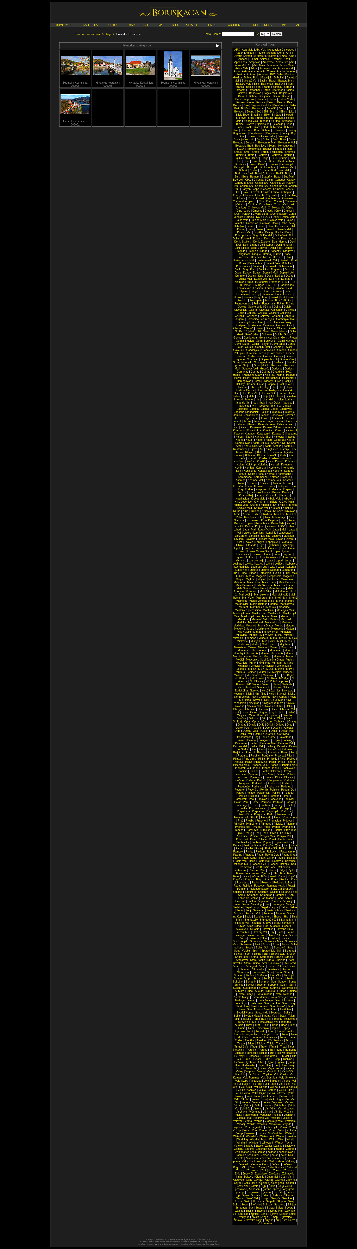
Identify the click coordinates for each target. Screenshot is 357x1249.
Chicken (248, 195)
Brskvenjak (287, 164)
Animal (254, 58)
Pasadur (282, 746)
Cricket (278, 201)
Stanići (289, 956)
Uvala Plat (251, 1068)
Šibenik (266, 1192)
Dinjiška (258, 232)
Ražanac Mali (241, 863)
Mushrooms (253, 675)
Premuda (266, 817)
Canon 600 (261, 185)
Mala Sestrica (263, 585)
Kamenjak (239, 430)
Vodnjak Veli (261, 1117)
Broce (272, 161)
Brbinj (265, 151)
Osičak (258, 727)
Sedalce (238, 907)
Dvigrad (285, 278)
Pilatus (237, 758)
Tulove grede (269, 1055)
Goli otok (267, 334)
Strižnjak (262, 975)
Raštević (277, 860)
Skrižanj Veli (259, 932)
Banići (249, 86)
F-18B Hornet (243, 285)
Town (276, 1034)
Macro (250, 576)
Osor (267, 727)
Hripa (289, 387)
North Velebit (242, 696)
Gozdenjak (252, 350)
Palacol (251, 740)
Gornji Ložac (242, 343)
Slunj (264, 938)
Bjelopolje (277, 123)
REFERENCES (262, 25)
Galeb (287, 306)
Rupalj (291, 885)
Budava (264, 170)
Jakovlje (290, 411)
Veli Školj (246, 1086)
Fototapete (256, 300)
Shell (286, 916)
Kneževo (239, 461)
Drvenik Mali (255, 263)
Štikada (267, 1204)
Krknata (292, 504)
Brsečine (273, 164)
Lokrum (250, 557)
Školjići (275, 1198)
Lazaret (290, 538)
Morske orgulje (242, 656)
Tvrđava (239, 1062)
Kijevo (253, 449)
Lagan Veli (264, 529)
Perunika (243, 755)
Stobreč (286, 969)
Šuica (270, 1207)
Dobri (288, 232)
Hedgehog (258, 377)
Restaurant (239, 870)
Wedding (242, 1139)
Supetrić (273, 984)
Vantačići (287, 1071)
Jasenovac (277, 415)
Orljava (280, 724)
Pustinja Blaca (252, 845)
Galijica (251, 312)
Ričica (245, 876)
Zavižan (265, 1158)
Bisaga (279, 117)
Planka (265, 771)
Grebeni (278, 356)
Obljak (289, 706)
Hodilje (287, 380)
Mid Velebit (244, 631)
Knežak (252, 458)
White (272, 1139)
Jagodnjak (252, 411)
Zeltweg (290, 1161)
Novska (290, 702)
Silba (277, 922)
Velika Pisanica (247, 1090)
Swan (282, 1015)
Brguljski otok (242, 158)
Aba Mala (247, 49)
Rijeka (291, 870)
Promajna (287, 826)
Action (239, 52)
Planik (276, 768)
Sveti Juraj (288, 1003)
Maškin (274, 619)
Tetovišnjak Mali (247, 1021)
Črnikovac (241, 1189)
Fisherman (242, 294)
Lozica (259, 563)
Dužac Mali (245, 278)
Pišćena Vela (260, 764)
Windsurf (254, 1142)
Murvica (288, 672)
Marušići (271, 607)
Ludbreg (256, 566)
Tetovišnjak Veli (268, 1021)
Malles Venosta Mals (261, 600)
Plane (256, 768)
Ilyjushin (291, 396)
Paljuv (276, 740)
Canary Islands (244, 182)
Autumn (251, 74)
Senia (239, 910)
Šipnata (255, 1195)
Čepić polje (250, 1182)
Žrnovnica (286, 1216)
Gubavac (276, 365)
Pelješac (238, 752)
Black (248, 127)
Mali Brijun (266, 591)
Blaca (289, 123)
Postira (254, 805)
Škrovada (258, 1201)
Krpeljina (288, 507)
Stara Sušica (252, 963)
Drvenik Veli (272, 263)
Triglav (261, 1043)
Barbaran (240, 89)
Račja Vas (240, 860)
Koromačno (245, 476)
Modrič (255, 644)
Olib (264, 718)
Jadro (274, 408)
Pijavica (279, 755)
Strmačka (275, 975)
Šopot (244, 1204)
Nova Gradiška (261, 696)
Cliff (282, 195)
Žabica (239, 1210)
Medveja (287, 622)
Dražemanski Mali (243, 260)
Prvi (257, 833)
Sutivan (263, 987)
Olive (280, 718)
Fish (287, 291)
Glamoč (248, 328)
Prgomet (261, 820)
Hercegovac (244, 380)
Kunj (283, 520)
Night (249, 693)
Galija (241, 312)
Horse (260, 384)
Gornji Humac (286, 340)
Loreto (288, 560)
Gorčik (249, 346)
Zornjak (277, 1170)
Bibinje (274, 111)
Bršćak (243, 170)
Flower (238, 297)
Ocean (254, 712)
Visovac (289, 1108)
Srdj (265, 953)
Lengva (259, 541)
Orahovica (280, 721)
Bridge (264, 158)
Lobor (277, 554)
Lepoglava (272, 541)
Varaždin (240, 1074)
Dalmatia (238, 223)
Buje (258, 173)
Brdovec (290, 151)
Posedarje (242, 805)
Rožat (237, 885)
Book (283, 139)
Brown (252, 164)
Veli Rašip (270, 1083)
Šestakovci (253, 1192)
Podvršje (253, 789)
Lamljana (258, 532)
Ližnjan (275, 551)
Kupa (291, 520)
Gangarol (238, 319)
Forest (274, 297)
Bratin (288, 148)
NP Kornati (257, 678)
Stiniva (293, 966)
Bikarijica (256, 114)
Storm (287, 972)
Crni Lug (241, 207)
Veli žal (274, 1086)
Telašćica (289, 1018)
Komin (238, 467)
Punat (272, 839)
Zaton (274, 1155)
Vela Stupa (241, 1080)
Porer (246, 802)
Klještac (289, 452)
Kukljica (267, 514)
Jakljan (265, 411)
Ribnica (272, 870)
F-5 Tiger (258, 285)
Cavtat (255, 192)
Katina (239, 439)
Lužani (240, 576)
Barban (288, 86)
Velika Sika (285, 1090)
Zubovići (248, 1173)
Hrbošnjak (256, 387)
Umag (291, 1062)
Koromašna (261, 476)
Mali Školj (275, 597)
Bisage (264, 120)
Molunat (263, 647)
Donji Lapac (250, 244)
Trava (291, 1037)
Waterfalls (252, 1136)
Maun (265, 616)
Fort (282, 297)
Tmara (241, 1028)
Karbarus (291, 433)
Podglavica (275, 780)
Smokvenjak (240, 941)
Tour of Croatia (285, 1031)
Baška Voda (286, 99)
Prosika (265, 829)
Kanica (279, 430)
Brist (292, 158)
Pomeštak (240, 798)
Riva (290, 873)
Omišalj (237, 721)
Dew (270, 226)
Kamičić (268, 430)
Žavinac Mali (275, 1210)
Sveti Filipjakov (284, 1000)
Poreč (255, 802)
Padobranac (244, 737)
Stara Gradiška (276, 959)
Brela (251, 154)
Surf (291, 984)
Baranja (277, 86)
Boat (257, 130)
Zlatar (261, 1167)
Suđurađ (271, 990)
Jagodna (239, 411)
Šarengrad (287, 1189)
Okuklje (287, 715)
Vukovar (250, 1133)
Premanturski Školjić (245, 817)
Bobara (266, 130)
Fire (266, 291)
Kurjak (290, 523)
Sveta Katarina (283, 994)
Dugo (238, 272)
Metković (239, 628)
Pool (251, 798)
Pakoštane (284, 737)
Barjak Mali (270, 93)
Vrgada (287, 1124)
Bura (237, 176)
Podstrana (273, 786)
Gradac (281, 350)
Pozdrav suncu (258, 808)
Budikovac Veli (244, 173)
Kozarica (265, 483)
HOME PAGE (64, 25)
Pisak (248, 761)
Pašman (287, 749)
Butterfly (267, 176)
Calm (270, 179)
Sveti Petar (270, 1009)
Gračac (290, 353)
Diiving (241, 229)
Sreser (291, 953)
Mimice (288, 634)
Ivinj (254, 405)
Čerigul (290, 1182)
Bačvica (262, 99)
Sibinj (239, 919)
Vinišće (246, 1108)
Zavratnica (278, 1158)
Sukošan (238, 981)
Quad (278, 845)
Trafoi (285, 1034)
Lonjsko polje (256, 560)
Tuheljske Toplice (256, 1052)
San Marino (267, 898)
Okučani (241, 718)
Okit (282, 712)
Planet (266, 768)
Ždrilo (264, 1213)
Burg (245, 176)
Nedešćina (241, 690)
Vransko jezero (274, 1120)
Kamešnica (254, 430)
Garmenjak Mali (285, 319)
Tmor (251, 1028)
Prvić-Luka (276, 833)
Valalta (290, 1068)
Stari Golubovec (271, 963)
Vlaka (238, 1114)
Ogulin (274, 712)
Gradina (252, 353)
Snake (266, 944)
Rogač (291, 876)
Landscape (285, 532)
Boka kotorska (266, 136)
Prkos (266, 826)
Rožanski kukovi (283, 882)
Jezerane (259, 421)
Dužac (289, 275)
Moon (287, 650)
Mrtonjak (243, 665)
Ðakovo (248, 1176)
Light (261, 545)
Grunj (257, 365)
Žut (278, 1220)
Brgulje (288, 154)
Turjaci (257, 1059)
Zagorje (249, 1148)
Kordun (241, 473)
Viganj (249, 1105)
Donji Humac (279, 241)
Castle (290, 189)
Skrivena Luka (284, 929)
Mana (279, 600)
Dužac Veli (260, 278)
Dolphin (257, 238)
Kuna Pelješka (269, 520)
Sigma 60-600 (268, 919)
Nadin (276, 684)
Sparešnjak (268, 950)
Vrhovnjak (272, 1127)
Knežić (250, 461)
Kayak (249, 439)
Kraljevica (275, 489)
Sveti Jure (242, 1006)
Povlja (243, 808)
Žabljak (250, 1210)
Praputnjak (272, 811)
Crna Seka (265, 204)
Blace (239, 127)
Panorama (241, 743)
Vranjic (258, 1120)
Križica (272, 501)
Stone (278, 972)
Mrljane (288, 662)
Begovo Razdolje (261, 105)
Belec (293, 105)
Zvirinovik (288, 1173)
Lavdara (239, 538)
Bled (265, 127)
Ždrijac (255, 1213)
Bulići (279, 173)
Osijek (239, 727)
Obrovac (250, 709)
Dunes (257, 272)
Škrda (238, 1201)
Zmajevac (253, 1170)
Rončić (284, 879)
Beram (282, 108)
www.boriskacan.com (87, 34)
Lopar (270, 560)
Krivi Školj (260, 501)
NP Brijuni (289, 675)
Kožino (293, 486)
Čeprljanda (277, 1182)
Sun (273, 981)
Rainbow (238, 851)
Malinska (241, 600)
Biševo (250, 123)
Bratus (238, 151)
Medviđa (238, 625)
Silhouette (288, 922)
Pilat (289, 755)
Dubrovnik (271, 266)
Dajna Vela (242, 219)
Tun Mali (284, 1055)
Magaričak (274, 576)
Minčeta (263, 637)
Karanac (250, 433)
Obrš (236, 712)
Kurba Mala (262, 523)
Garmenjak (267, 319)
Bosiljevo (260, 145)
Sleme (271, 935)
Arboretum (282, 62)
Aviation (263, 74)
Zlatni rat (291, 1167)
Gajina (277, 306)
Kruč (245, 511)
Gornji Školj (278, 343)
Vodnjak (288, 1114)
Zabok (259, 1145)
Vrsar (246, 1130)
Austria (240, 74)
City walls (271, 195)
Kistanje (285, 449)
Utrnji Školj (287, 1065)
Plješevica (256, 777)
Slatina (290, 932)
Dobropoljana (243, 235)
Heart (246, 377)
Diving (269, 232)
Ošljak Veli (246, 733)
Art (249, 65)
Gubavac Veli (250, 368)
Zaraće (265, 1155)
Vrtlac (272, 1130)
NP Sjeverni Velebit (258, 684)
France (269, 300)
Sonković (279, 947)
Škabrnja (276, 1195)
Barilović (242, 93)
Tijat (257, 1024)
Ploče (278, 777)
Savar (245, 904)
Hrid (281, 387)
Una (237, 1065)
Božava (241, 148)
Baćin (276, 96)
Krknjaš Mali (244, 507)
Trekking (262, 1040)
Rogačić (238, 879)
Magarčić (288, 576)
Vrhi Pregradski (254, 1127)
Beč (258, 111)
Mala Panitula (287, 582)
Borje (292, 139)
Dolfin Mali (266, 235)
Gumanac (242, 371)
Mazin (274, 616)
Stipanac (244, 969)
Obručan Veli (287, 709)
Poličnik (276, 792)
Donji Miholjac (284, 244)
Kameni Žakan (272, 427)
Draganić (253, 250)
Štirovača (241, 1207)
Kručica (254, 511)
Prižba (257, 826)
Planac (274, 764)
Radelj (259, 848)
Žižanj (265, 1216)
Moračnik (252, 653)
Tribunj (241, 1043)
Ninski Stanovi (277, 693)
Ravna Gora (272, 854)
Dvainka (274, 278)
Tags (108, 34)
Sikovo (267, 922)
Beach (271, 102)
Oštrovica (283, 733)
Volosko (287, 1117)
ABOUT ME (235, 25)
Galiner (273, 312)
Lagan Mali (249, 529)
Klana (239, 452)
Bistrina (275, 120)
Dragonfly (275, 250)
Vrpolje (237, 1130)
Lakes (247, 532)
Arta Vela (272, 65)
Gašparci (241, 325)
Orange (292, 721)
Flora (278, 294)
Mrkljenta (264, 662)
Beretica (239, 111)
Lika (246, 548)
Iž (279, 405)
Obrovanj (263, 709)
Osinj (248, 727)
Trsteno (262, 1049)
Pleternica (240, 774)
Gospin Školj (262, 346)
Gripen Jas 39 (269, 359)
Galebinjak (240, 309)
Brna (246, 161)
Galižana (252, 315)
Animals (265, 58)
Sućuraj (259, 990)
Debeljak (239, 226)
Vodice (277, 1114)
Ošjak (264, 730)
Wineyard (267, 1142)
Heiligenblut (273, 377)
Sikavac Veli (242, 922)
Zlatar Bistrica (275, 1167)
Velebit (286, 1080)
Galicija (290, 309)
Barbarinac (254, 89)
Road (272, 876)
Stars (262, 966)
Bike (267, 114)
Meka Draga (265, 625)
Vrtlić (281, 1130)
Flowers (248, 297)
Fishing (255, 294)
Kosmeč (288, 480)
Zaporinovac (285, 1151)
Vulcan (262, 1133)
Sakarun (285, 891)
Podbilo (261, 780)
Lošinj (269, 563)
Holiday (240, 384)
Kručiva (266, 511)
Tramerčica (270, 1037)
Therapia (238, 1024)
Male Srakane (277, 588)
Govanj (287, 346)
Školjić (265, 1198)
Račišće (292, 857)
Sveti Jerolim (272, 1003)
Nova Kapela (279, 696)
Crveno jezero (278, 213)
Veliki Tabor (254, 1096)
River (236, 876)
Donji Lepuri (266, 244)
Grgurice (239, 359)
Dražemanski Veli (267, 260)
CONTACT (212, 25)
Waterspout (267, 1136)
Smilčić (285, 938)
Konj (239, 470)
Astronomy (248, 71)
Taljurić (247, 1018)
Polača (240, 792)
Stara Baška (257, 959)
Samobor (252, 894)
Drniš (294, 260)
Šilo (281, 1192)
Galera (253, 309)
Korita (251, 473)
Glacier (237, 328)
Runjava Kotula (276, 885)
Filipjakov (256, 291)
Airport (248, 55)
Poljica (243, 795)
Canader (280, 179)
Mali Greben (282, 591)
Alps (291, 55)
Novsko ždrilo (255, 706)
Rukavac (259, 885)
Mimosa (251, 637)
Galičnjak (285, 312)
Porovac (266, 802)
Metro (250, 628)
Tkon (292, 1024)
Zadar (268, 1145)
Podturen (239, 789)
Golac (293, 331)
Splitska (289, 950)
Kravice (284, 495)
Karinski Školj (263, 436)
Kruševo (278, 511)
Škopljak (287, 1198)
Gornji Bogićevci (266, 340)
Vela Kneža (281, 1074)
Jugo (270, 421)
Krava (260, 495)
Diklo (250, 229)
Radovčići (271, 848)
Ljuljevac (256, 554)
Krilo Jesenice (243, 501)
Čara (249, 1179)
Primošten (252, 823)
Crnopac (257, 210)
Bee (246, 105)
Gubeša (264, 368)
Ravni (236, 857)
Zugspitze (261, 1173)
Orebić (252, 724)
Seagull (290, 904)
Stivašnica (273, 969)
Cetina (275, 192)
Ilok (272, 396)
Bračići (256, 151)
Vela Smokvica (288, 1077)
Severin (280, 913)
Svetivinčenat (245, 1012)
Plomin (269, 777)
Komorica (274, 467)
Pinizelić (272, 758)
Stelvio (272, 966)
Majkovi (250, 579)
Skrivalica (267, 929)
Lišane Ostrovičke (258, 551)
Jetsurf (237, 421)
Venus (266, 1102)
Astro (236, 71)
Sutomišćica (289, 987)
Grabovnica (268, 350)
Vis (280, 1108)
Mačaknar (243, 619)
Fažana (279, 288)
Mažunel (286, 619)
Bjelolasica (262, 123)
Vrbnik (251, 1124)
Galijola (262, 312)
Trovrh (264, 1046)
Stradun (238, 975)
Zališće (272, 1151)
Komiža (249, 467)
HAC (289, 371)
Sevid (248, 916)
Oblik (280, 706)
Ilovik (280, 396)
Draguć (256, 254)
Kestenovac (240, 449)
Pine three (250, 758)
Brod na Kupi (286, 161)
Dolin (236, 238)
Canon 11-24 (277, 182)
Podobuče (244, 786)
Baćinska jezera (245, 99)
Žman (274, 1216)
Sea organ (278, 904)
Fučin (280, 303)
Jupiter (279, 421)
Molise (252, 647)
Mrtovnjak (268, 665)
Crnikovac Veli (276, 207)
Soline (267, 947)
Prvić (265, 833)
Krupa (236, 511)
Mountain (291, 656)
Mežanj (290, 628)
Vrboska (262, 1124)
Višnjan (267, 1111)
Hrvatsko (288, 390)
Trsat (291, 1046)
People (261, 752)
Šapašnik (254, 1189)
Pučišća (268, 845)
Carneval (278, 189)
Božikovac (254, 148)
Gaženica (255, 325)
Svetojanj (276, 1012)
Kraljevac (261, 489)
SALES (298, 25)
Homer (251, 384)
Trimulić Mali (283, 1043)
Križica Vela (240, 504)
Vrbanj (241, 1124)
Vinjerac (257, 1108)
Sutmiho (275, 987)
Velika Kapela (289, 1086)
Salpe (241, 894)
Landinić (271, 532)
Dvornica (239, 281)
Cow (261, 201)
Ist (248, 402)
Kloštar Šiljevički (267, 455)
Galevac (264, 309)
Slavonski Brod (256, 935)
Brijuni (274, 158)
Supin (283, 984)
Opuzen (267, 721)
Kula (267, 517)
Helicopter (288, 377)
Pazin (262, 749)
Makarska (287, 579)
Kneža (241, 458)
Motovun (279, 656)
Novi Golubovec (273, 699)
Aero (281, 52)
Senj (248, 910)
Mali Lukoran (261, 594)
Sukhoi (290, 978)
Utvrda (239, 1068)
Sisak (258, 925)
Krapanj (287, 489)
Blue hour (246, 130)
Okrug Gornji (272, 715)
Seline (293, 907)
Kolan (240, 464)
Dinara (259, 229)
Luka (272, 566)
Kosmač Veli (273, 480)
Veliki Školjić (241, 1099)
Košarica (270, 486)
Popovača (275, 798)
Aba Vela (260, 49)
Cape (256, 189)
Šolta (236, 1204)
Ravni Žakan (266, 857)
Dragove (288, 250)
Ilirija (265, 396)
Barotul (242, 96)
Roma (274, 879)
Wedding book (258, 1139)
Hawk (237, 377)
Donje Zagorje (261, 241)
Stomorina (243, 972)
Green (289, 356)
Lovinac (237, 563)
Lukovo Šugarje (270, 569)
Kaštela (288, 446)
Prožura (277, 829)
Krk (275, 504)
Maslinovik (274, 613)
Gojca (283, 331)
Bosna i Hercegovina (280, 145)
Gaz (260, 322)
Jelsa (255, 418)
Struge (238, 978)
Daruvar (265, 223)
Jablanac (242, 408)
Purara (237, 845)
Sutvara (239, 990)
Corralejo (287, 198)
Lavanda (289, 535)
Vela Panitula (251, 1077)
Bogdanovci (240, 133)
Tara (255, 1018)
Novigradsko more (272, 702)
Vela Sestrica (269, 1077)
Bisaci (269, 117)
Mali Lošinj (245, 594)
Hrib (274, 387)
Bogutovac (272, 133)
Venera (246, 1102)
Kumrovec (253, 520)
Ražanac (290, 860)
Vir (266, 1108)
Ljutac (267, 554)
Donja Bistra (271, 238)
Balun (289, 83)
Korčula (285, 476)
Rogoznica (262, 879)
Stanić (279, 956)
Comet (260, 198)
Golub (278, 334)
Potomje (278, 805)
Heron (257, 380)
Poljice (253, 795)
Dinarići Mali (284, 229)
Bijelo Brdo (242, 114)
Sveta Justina (264, 994)
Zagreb (290, 1148)
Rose (294, 879)
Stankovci (242, 959)
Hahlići (237, 374)
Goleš (248, 334)
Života (255, 1216)
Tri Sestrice (276, 1040)
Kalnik (244, 427)
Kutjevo (259, 526)
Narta (241, 687)
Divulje (279, 232)
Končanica (264, 470)
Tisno (275, 1024)
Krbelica (288, 498)
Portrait (290, 802)
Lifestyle (251, 545)
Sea (267, 904)
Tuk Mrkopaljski (285, 1052)
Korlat (260, 473)
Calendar (259, 179)
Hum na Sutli (268, 393)
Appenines (240, 62)
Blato (257, 127)
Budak (253, 170)
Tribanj (290, 1040)
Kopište (277, 470)
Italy (262, 402)
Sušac (282, 990)
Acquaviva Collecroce (281, 49)
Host (281, 384)
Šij (275, 1192)
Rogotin (249, 879)
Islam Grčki (269, 399)
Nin (257, 693)
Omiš (289, 718)
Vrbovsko (275, 1124)
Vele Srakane (272, 1080)
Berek (292, 108)
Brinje (283, 158)
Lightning (287, 545)
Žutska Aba (265, 1223)
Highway (268, 380)
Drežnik (284, 260)
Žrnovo (237, 1220)
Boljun (266, 139)
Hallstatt (270, 374)
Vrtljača (291, 1130)
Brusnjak (239, 167)
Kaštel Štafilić (272, 446)
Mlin (264, 641)
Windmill (242, 1142)
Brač (247, 151)
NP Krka (272, 678)
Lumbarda (287, 569)
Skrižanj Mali (242, 932)
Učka (262, 1068)
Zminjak (266, 1170)
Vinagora (268, 1105)
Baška (272, 99)
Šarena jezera (271, 1189)
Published (242, 839)
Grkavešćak (287, 359)
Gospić (277, 346)
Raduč (283, 848)
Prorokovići (252, 829)
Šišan (265, 1195)
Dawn (275, 223)
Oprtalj (256, 721)
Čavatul (258, 1179)
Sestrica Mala (275, 910)
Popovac (262, 798)
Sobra (285, 944)
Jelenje (245, 418)
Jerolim (265, 418)
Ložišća (279, 563)
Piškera (290, 761)
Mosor (267, 656)
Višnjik (278, 1111)
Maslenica (241, 610)
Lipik (283, 548)
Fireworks (276, 291)
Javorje (290, 415)
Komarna (286, 464)
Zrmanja (289, 1170)
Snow (276, 944)
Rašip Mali (263, 860)
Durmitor (240, 275)
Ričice (255, 876)
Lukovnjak (241, 569)
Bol (259, 139)
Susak (237, 987)
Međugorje (277, 628)
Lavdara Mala (266, 538)
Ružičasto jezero (259, 888)
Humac (282, 393)
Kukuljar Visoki (253, 517)
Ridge (282, 870)
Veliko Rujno (259, 1099)
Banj (258, 86)
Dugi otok (276, 269)
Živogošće (243, 1216)
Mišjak (293, 637)
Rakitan (260, 851)
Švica (279, 1207)
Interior (249, 399)
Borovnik (250, 142)
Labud (237, 529)
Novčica (270, 706)
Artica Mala (287, 65)
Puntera (256, 842)
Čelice (238, 1182)
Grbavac (241, 356)
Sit (266, 925)
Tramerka (256, 1037)
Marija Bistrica (258, 603)
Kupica (238, 523)
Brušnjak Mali (268, 167)
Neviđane (287, 690)
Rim (282, 873)
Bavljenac (265, 96)
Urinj (268, 1065)
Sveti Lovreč (277, 1006)
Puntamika (242, 842)
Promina (238, 829)
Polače (250, 792)
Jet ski (290, 418)
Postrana (266, 805)
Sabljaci (237, 891)
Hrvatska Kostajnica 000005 (108, 84)
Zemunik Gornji (260, 1164)
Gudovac (277, 368)
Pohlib (264, 789)
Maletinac (251, 591)
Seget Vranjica (269, 907)
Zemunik (243, 1164)
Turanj (247, 1059)
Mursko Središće (246, 672)
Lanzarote (241, 535)
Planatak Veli (243, 768)
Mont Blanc (287, 647)
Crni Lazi (288, 204)
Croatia (269, 210)
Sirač (250, 925)
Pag (256, 737)
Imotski (238, 399)
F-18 (292, 281)
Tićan (284, 1024)
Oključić (242, 715)
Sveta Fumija (245, 994)
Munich (279, 668)
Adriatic (250, 52)
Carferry (266, 189)
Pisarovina (260, 761)
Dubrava (257, 266)
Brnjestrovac (259, 161)
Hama (280, 374)
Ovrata (247, 730)
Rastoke (249, 854)
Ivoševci (264, 405)
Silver (241, 925)
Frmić (278, 300)
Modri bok (243, 644)
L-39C (281, 526)
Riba (262, 870)
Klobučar (249, 455)
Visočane (241, 1111)
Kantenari (291, 430)
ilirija (239, 1176)
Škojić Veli (252, 1198)
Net (278, 690)
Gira (289, 325)
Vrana (248, 1120)
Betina (250, 111)
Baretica (278, 89)
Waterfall (238, 1136)
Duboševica (243, 266)
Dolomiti (246, 238)
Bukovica (268, 173)
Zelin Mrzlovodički (273, 1161)
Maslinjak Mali (285, 610)
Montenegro (260, 650)
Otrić (237, 730)
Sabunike (250, 891)
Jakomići (277, 411)
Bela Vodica (280, 105)
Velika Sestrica (267, 1090)
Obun (245, 712)
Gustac (255, 371)
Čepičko (264, 1182)
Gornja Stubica (245, 340)
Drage (263, 250)
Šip (238, 1195)
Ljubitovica (242, 554)
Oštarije (259, 733)
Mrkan (252, 662)
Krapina (241, 492)
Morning (265, 653)
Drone (242, 263)
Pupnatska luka (283, 842)
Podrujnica (258, 786)
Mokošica (240, 647)
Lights (237, 548)
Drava (277, 254)
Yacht (288, 1142)
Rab (286, 845)
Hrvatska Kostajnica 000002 (206, 84)
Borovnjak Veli (286, 142)
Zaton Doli (287, 1155)
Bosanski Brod (244, 145)
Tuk (272, 1052)
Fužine (290, 303)
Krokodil (275, 507)
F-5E (269, 285)
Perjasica (273, 752)
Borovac (238, 142)
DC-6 (267, 216)
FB (275, 285)
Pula (253, 839)
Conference (273, 198)
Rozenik (266, 882)
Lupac (252, 572)
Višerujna (254, 1111)
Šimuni (290, 1192)
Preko (270, 814)
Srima (254, 956)
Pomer (285, 795)
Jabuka (254, 408)
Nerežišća (268, 690)
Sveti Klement (259, 1006)
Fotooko (242, 300)
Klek (259, 452)
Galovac (265, 315)
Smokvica (256, 941)
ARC (237, 49)
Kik (261, 449)
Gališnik (240, 315)
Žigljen (284, 1213)
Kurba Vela (277, 523)
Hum (236, 393)
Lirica (291, 548)
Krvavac (290, 511)
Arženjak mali (267, 68)
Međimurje (262, 628)
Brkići (238, 161)
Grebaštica (254, 356)
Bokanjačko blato (244, 139)
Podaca (250, 780)
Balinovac (267, 83)
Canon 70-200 (278, 185)
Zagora (238, 1148)
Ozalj (256, 730)
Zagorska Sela (264, 1148)
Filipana (243, 291)
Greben (267, 356)
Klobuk (238, 455)
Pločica (288, 777)
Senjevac (258, 910)
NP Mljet (284, 678)
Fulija (256, 303)
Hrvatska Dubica (245, 390)
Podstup (286, 786)
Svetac (251, 1000)
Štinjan (292, 1204)
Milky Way (266, 634)
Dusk (261, 275)
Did (293, 226)
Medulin (241, 622)
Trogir (254, 1046)
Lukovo (254, 569)
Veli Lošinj (244, 1083)
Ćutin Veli (286, 1176)
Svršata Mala (251, 1015)
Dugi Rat (263, 269)
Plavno (286, 771)
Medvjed (251, 625)
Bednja (237, 105)
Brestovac (276, 154)
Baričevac (255, 93)
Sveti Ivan (256, 1003)
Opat (247, 721)
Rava (260, 854)
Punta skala (285, 839)
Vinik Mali (281, 1105)
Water (288, 1133)
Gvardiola (278, 371)
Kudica (256, 514)
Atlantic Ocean (266, 71)
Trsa (283, 1046)
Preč (240, 820)
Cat (238, 192)
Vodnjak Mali (244, 1117)
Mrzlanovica (283, 665)
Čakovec (238, 1179)
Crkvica (240, 204)
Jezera (247, 421)
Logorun (287, 554)
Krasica (286, 492)
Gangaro (289, 315)
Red (293, 863)
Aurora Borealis (286, 71)
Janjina (237, 415)
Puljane (262, 839)
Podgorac (244, 783)
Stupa (247, 978)
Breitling (241, 154)
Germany (268, 325)
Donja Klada (288, 238)
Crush (237, 213)
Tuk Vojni (239, 1055)
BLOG (175, 25)
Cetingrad (286, 192)
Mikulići (253, 634)
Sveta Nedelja (278, 997)
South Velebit (242, 950)
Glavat (259, 328)
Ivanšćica (243, 405)
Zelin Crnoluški (251, 1161)
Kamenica (289, 427)
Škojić (240, 1198)
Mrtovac (255, 665)
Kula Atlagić (279, 517)
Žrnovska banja (253, 1220)
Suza (249, 990)
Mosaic (257, 656)
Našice (287, 687)
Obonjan (238, 709)
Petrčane (267, 755)
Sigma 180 (251, 919)
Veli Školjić (260, 1086)
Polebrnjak (263, 792)
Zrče (237, 1173)
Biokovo (241, 117)
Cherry (237, 195)
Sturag (257, 978)
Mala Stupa (260, 588)
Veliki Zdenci (270, 1096)
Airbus (238, 55)
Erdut (249, 281)
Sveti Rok (285, 1009)
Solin (259, 947)
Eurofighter (261, 281)
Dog (255, 235)
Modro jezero (269, 644)
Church (259, 195)
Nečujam (238, 693)
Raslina (237, 854)
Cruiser (288, 210)
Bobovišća (279, 130)
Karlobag (279, 436)
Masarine (284, 607)
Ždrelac (243, 1213)
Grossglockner (262, 362)
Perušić (255, 755)
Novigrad (254, 702)
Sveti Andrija (265, 1000)
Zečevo (275, 1164)
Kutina (249, 526)
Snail (258, 944)
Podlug (286, 783)
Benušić (271, 108)
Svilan (237, 1015)
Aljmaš (282, 55)
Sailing (274, 891)
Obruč (274, 709)
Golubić (288, 334)
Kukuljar (279, 514)
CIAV (248, 179)
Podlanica (274, 783)
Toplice (275, 1028)
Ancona (243, 58)
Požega (284, 808)
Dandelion (252, 223)
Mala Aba (239, 582)
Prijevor (287, 820)
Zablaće (248, 1145)
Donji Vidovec (259, 247)
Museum (239, 675)
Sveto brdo (261, 1012)
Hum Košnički (250, 393)
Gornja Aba (250, 337)
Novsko (239, 706)
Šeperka (239, 1192)
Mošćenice (252, 659)
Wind (290, 1139)
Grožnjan (279, 362)
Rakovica (272, 851)
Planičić (242, 771)
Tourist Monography (245, 1034)
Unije (261, 1065)
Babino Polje (251, 77)
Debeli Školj (288, 223)
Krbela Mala (258, 498)
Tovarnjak (265, 1034)
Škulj (291, 1201)
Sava (236, 904)
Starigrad (251, 966)
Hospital (271, 384)
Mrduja (290, 659)
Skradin (254, 929)
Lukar (280, 566)
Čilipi (263, 1185)
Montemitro (244, 650)
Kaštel (259, 439)
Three (249, 1024)
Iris (257, 399)
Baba (280, 74)
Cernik (265, 192)
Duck (237, 269)
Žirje (293, 1213)
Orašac (242, 724)
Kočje (248, 486)
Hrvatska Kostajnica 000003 (173, 84)
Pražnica (286, 811)
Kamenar (255, 427)
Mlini (272, 641)
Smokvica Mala (273, 941)
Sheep (277, 916)
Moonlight (239, 653)
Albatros (271, 55)
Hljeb (278, 380)
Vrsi (254, 1130)
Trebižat (250, 1040)
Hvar (292, 393)
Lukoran (291, 566)
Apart (287, 58)
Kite (294, 449)
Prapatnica (243, 811)
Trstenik (251, 1049)
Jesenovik (277, 418)
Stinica (282, 966)
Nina (263, 693)
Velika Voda (243, 1093)
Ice (244, 396)
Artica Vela (241, 68)
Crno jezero (243, 210)
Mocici (289, 641)
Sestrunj (268, 913)
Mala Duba (253, 582)
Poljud (263, 795)
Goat (266, 331)
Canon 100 (261, 182)
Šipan (245, 1195)
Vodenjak (265, 1114)
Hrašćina (242, 387)
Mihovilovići (271, 631)
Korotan (274, 476)
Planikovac (288, 768)
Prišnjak (290, 823)
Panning (287, 740)
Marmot (243, 607)
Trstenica (238, 1049)
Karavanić (278, 433)
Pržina (254, 836)
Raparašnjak (287, 851)
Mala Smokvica (283, 585)
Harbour (290, 374)
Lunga (243, 572)
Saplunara (264, 901)
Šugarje (259, 1207)
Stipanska (258, 969)
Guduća (289, 368)
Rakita (249, 851)
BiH (265, 111)
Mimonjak (238, 637)
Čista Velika (285, 1185)
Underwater (248, 1065)
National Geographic (258, 687)
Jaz (236, 418)
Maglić (240, 579)
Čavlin (269, 1179)
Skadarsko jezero (280, 925)
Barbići (267, 89)
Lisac (242, 551)
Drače (287, 254)
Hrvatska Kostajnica (269, 390)
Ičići (273, 405)
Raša (252, 860)
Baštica (260, 102)
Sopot (290, 947)
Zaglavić (290, 1145)
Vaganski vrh (275, 1068)
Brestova (262, 154)
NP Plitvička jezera (276, 681)
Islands (240, 402)
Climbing (292, 195)
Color (251, 198)
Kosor (240, 483)
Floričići (288, 294)
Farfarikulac (287, 285)
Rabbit (249, 848)
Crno (290, 207)
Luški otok (291, 572)
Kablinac (241, 424)
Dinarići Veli (244, 232)
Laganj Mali (280, 529)
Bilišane (276, 114)
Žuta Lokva (288, 1220)
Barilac (290, 89)
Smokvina (246, 944)
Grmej (236, 362)
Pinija (261, 758)
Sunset (250, 984)
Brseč (261, 164)
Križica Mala (286, 501)
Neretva (254, 690)
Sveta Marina (260, 997)
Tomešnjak (262, 1028)
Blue (235, 130)
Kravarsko (272, 495)
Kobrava (290, 461)
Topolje (286, 1028)
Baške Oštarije (245, 102)
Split (279, 950)
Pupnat (267, 842)
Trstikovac (276, 1049)
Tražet (239, 1040)
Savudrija (256, 904)
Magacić (261, 576)
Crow (278, 210)
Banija (240, 86)
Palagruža (264, 740)
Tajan (291, 1015)
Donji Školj (276, 247)
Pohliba (274, 789)
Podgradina (258, 783)
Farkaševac (244, 288)
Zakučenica (258, 1151)
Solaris (249, 947)
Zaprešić (241, 1155)
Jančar (265, 415)
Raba (294, 845)
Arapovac (254, 62)
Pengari (250, 752)
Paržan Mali (240, 746)
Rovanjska (243, 882)
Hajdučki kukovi (252, 374)
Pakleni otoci (268, 737)
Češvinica (243, 1185)
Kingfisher (272, 449)
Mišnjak (255, 641)
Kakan (252, 424)
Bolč (275, 139)
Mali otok (261, 597)
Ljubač (286, 551)
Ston (270, 972)
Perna (284, 752)
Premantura (283, 814)
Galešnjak (277, 309)
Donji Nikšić (241, 247)
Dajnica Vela (275, 219)
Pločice (239, 780)
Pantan (254, 743)
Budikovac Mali (280, 170)
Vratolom (290, 1120)
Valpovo (250, 1071)
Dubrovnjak (285, 266)
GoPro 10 (255, 331)
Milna (278, 634)
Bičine (240, 123)
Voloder (275, 1117)
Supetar (261, 984)
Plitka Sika (267, 774)
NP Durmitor (241, 678)
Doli (291, 235)
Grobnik (247, 362)
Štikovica (279, 1204)
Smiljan (274, 938)
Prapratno (258, 811)
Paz (254, 749)
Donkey (289, 247)
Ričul (264, 876)
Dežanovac (282, 226)
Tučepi (276, 1059)
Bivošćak (287, 120)
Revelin (253, 870)
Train (294, 1034)
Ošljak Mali (287, 730)
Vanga (261, 1071)
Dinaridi (270, 229)
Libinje (240, 545)
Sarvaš (276, 901)
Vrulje (239, 1133)
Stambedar (266, 956)
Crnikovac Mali (257, 207)
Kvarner (271, 526)
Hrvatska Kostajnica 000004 (141, 84)
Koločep (251, 464)
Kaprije (238, 433)
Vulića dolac (275, 1133)
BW (272, 74)
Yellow (238, 1145)
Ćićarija (259, 1176)
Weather (292, 1136)
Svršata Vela (269, 1015)
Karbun (240, 436)
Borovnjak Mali (267, 142)
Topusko (239, 1031)
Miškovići (242, 641)
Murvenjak (274, 672)
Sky (272, 932)
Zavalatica (251, 1158)
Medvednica (272, 622)
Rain (291, 848)
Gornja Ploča (289, 337)
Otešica (277, 727)
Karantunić (263, 433)
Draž (288, 257)
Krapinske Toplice (259, 492)
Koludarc (263, 464)
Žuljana (269, 1220)
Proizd (276, 826)
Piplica (291, 758)
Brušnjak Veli (286, 167)
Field (289, 288)
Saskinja (288, 901)
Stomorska (258, 972)
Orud (289, 724)
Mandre (289, 600)
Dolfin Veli (281, 235)
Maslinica (255, 610)
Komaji (275, 464)
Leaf (239, 541)
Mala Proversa (244, 585)
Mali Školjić (290, 597)
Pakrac (241, 740)
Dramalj (267, 254)
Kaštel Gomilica (274, 439)
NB (278, 675)
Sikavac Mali (286, 919)
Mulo (261, 668)
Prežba (250, 820)
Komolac (261, 467)
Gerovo (280, 325)
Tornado (260, 1031)
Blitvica (288, 127)
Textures (286, 1021)
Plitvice (280, 774)
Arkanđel (240, 65)
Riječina (265, 873)
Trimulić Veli (241, 1046)
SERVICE (192, 25)
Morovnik (277, 653)
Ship (294, 916)
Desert (261, 226)
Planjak (254, 771)
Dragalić (240, 250)
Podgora (289, 780)
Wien (281, 1139)
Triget (251, 1043)
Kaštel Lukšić (260, 442)
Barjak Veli (285, 93)
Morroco (290, 653)
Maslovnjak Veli (250, 616)
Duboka (286, 263)
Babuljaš (279, 77)
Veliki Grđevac (277, 1093)
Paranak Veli (285, 743)
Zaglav (278, 1145)
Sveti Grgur (240, 1003)
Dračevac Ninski (261, 257)
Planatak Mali (288, 764)
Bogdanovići (256, 133)
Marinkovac (287, 603)
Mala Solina (244, 588)
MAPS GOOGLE (139, 25)
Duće (270, 275)
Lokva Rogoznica (267, 557)
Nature (277, 687)
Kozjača (238, 486)
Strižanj (250, 975)
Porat (237, 802)
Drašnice (278, 257)
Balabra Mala (286, 80)
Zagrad (280, 1148)
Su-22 (266, 978)
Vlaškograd (251, 1114)
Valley (239, 1071)
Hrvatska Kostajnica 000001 (75, 123)
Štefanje (256, 1204)
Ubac (261, 1062)
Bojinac (251, 136)
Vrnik (292, 1127)
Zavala (239, 1158)
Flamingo (267, 294)
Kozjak (287, 483)
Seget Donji (252, 907)
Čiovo (272, 1185)
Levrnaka (286, 541)
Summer (264, 981)
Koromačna (284, 473)
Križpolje (266, 504)
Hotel (289, 384)
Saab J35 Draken (281, 888)
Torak (250, 1031)
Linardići (273, 548)
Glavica (270, 328)
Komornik (288, 467)
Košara (258, 486)
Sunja (292, 981)
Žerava (274, 1213)
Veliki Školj (287, 1096)
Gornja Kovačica (269, 337)
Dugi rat (289, 269)
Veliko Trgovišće (279, 1099)
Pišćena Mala (241, 764)
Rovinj (255, 882)
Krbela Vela (274, 498)
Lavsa (279, 538)
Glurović (282, 328)
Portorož (278, 802)
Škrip (247, 1201)
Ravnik (281, 857)
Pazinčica (274, 749)
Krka (282, 504)
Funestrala (268, 303)
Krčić (237, 514)
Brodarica (240, 164)
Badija (263, 80)
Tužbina (287, 1059)
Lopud (279, 560)
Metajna (290, 625)
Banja (266, 86)
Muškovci (268, 675)
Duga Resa (249, 269)
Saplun (252, 901)
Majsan (261, 579)
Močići (240, 659)
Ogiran (264, 712)
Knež (292, 455)
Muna (269, 668)
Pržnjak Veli (284, 836)
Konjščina (250, 470)
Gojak (274, 331)
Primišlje (238, 823)
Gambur (276, 315)
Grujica (247, 365)
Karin (249, 436)
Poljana (288, 792)
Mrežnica (241, 662)
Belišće (245, 108)
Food (265, 297)
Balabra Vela (243, 83)
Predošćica (245, 814)
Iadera (236, 396)
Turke (266, 1059)
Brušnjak (252, 167)
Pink (282, 758)
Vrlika (283, 1127)
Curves (249, 216)
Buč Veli (238, 179)
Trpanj (274, 1046)
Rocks (282, 876)
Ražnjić (284, 863)
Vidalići (238, 1105)
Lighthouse (273, 545)
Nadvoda (287, 684)
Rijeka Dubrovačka (247, 873)
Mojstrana (285, 644)
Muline (252, 668)
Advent (261, 52)
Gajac (267, 306)
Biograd (288, 114)
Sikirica (256, 922)
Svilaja (288, 1012)
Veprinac (277, 1102)
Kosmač (240, 480)
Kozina (277, 483)
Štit (251, 1207)
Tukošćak (253, 1055)
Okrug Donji (256, 715)
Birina (259, 117)
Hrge (266, 387)
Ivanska (287, 402)
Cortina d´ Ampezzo (244, 201)
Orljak (270, 724)
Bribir (255, 158)
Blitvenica (276, 127)
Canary (291, 179)
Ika (258, 396)
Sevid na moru (262, 916)
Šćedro (289, 1207)
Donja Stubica (242, 241)
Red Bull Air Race (265, 867)
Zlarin (252, 1167)
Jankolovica (251, 415)
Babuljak (266, 77)
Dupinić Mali (270, 272)
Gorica (237, 337)
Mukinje (241, 668)
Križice (254, 504)
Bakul (272, 80)
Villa (257, 1105)
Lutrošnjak (264, 572)
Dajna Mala (288, 216)
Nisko (291, 693)
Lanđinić (254, 535)
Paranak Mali (268, 743)
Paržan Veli (256, 746)
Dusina (252, 275)
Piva (280, 761)
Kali (236, 427)
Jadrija (265, 408)
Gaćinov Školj (282, 322)
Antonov (277, 58)
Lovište (248, 563)
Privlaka (278, 823)
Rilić (275, 873)
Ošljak (274, 730)
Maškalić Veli (260, 619)
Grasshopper (276, 353)
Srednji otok (277, 953)
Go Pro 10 (241, 331)
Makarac (273, 579)
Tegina (278, 1018)
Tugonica (238, 1052)
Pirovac (238, 761)
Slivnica (282, 935)
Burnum (254, 176)
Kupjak (249, 523)
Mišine (283, 637)
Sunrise (238, 984)
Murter (262, 672)
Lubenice (291, 563)
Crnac (277, 204)
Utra (276, 1065)
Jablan (287, 405)
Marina (274, 603)
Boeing (292, 130)
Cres (269, 201)
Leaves (248, 541)
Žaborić (261, 1210)
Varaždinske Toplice (260, 1074)
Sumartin (251, 981)
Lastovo (276, 535)
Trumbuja (290, 1049)
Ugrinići (280, 1062)
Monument (276, 650)
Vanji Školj (273, 1071)
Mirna (273, 637)
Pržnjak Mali (267, 836)
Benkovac (258, 108)
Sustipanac (249, 987)
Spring (257, 953)
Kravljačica (242, 498)
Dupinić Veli (287, 272)
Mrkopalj (277, 662)
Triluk (270, 1043)
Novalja (257, 699)
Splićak (238, 953)
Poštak (273, 808)
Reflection (284, 867)
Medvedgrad (255, 622)
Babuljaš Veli (249, 80)
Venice (256, 1102)
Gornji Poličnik (260, 343)
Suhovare (278, 978)
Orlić (261, 724)
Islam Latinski (286, 399)
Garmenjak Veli (247, 322)
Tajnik (236, 1018)
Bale (256, 83)
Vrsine (263, 1130)
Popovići (289, 798)
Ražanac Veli (259, 863)
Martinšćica (257, 607)
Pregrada (259, 814)
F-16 (284, 281)
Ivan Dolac (274, 402)
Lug (265, 566)
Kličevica (276, 452)
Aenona (271, 52)
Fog (257, 297)
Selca (284, 907)
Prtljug (248, 833)
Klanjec (249, 452)
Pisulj (272, 761)
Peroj (293, 752)
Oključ (291, 712)
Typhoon (251, 1062)
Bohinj (285, 133)
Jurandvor (291, 421)
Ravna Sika (288, 854)
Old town (254, 718)
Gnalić (293, 328)
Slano (280, 932)
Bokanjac (283, 136)
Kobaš (279, 461)
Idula (251, 396)
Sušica (292, 990)
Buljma (289, 173)
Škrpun (281, 1201)
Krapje (276, 492)
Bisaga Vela (251, 120)
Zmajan (240, 1170)
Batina (253, 96)
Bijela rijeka (287, 111)
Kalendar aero (266, 424)
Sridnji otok (242, 956)
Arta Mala (259, 65)
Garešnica (252, 319)
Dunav (247, 272)
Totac (271, 1031)
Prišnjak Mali (243, 826)
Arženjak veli (285, 68)
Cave (246, 192)
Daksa (289, 219)
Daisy (276, 216)
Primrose (266, 823)
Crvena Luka (260, 213)
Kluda (283, 455)
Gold (240, 334)
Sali (295, 891)
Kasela (290, 436)
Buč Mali (288, 176)
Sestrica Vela (253, 913)
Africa (289, 52)
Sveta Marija (241, 997)
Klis (266, 452)
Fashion (258, 288)
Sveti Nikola (254, 1009)
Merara (279, 625)
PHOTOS (112, 25)
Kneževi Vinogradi (280, 458)
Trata (283, 1037)
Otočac (288, 727)
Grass (262, 353)
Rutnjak (241, 888)
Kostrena (252, 483)
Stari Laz (238, 966)
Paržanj (270, 746)
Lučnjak (277, 572)
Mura (289, 668)
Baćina (286, 96)
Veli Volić (284, 1083)
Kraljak (249, 489)
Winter (279, 1142)
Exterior (275, 281)
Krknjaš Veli (261, 507)
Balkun (279, 83)
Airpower (259, 55)
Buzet (277, 176)
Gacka (242, 306)
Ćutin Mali (272, 1176)
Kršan (246, 514)
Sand (279, 898)
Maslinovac (259, 613)
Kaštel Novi (278, 442)
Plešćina (253, 774)
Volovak (238, 1120)
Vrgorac (238, 1127)
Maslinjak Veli (241, 613)
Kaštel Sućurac (253, 446)
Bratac (278, 148)
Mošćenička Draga (272, 659)
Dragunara (244, 254)
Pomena (274, 795)
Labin (290, 526)
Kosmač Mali (255, 480)
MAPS (162, 25)
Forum (291, 297)
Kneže (263, 458)
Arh (292, 62)
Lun (235, 572)
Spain (255, 950)
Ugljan (270, 1062)
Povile (289, 805)
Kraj (240, 489)
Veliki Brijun (259, 1093)
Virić (273, 1108)
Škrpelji (270, 1201)
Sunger (282, 981)
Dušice (279, 275)
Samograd (266, 894)
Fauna (269, 288)
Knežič (261, 461)
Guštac (266, 371)
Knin (270, 461)
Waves (280, 1136)
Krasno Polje (246, 495)
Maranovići (241, 603)
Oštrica (270, 733)
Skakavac (242, 929)
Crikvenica (291, 201)
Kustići (239, 526)
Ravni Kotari (249, 857)
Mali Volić (248, 597)
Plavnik (275, 771)
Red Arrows (245, 867)
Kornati (271, 473)
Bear (290, 102)
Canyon (246, 189)
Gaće (268, 322)
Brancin (267, 148)
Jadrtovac (286, 408)
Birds (251, 117)
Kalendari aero (285, 424)
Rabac (239, 848)
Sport (248, 953)
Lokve (284, 557)
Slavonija (239, 935)
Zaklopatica (242, 1151)
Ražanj (273, 863)
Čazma (279, 1179)
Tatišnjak (266, 1018)
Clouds (241, 198)
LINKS (284, 25)
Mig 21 (257, 631)
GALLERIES (90, 25)
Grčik (265, 365)
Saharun (263, 891)
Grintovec (252, 359)
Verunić (289, 1102)
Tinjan (265, 1024)
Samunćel (281, 894)
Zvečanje (274, 1173)
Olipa (272, 718)
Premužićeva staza (285, 817)
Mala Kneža (269, 582)
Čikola (254, 1185)
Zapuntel (253, 1155)
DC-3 (259, 216)
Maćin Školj (288, 616)
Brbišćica (277, 151)
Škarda (288, 1195)
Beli (236, 108)
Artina (253, 68)
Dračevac (243, 257)
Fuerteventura (243, 303)
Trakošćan (241, 1037)
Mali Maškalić (280, 594)
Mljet (280, 641)
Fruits (287, 300)
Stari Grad (289, 963)
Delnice (250, 226)
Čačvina (290, 1179)
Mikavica (285, 631)
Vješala (288, 1111)
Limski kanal (258, 548)
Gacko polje (255, 306)
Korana (288, 470)
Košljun (282, 486)
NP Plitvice (256, 681)
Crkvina (252, 204)
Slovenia (254, 938)
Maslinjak (268, 610)
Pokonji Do (287, 789)
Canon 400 (246, 185)
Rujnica (247, 885)
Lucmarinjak (241, 566)
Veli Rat (257, 1083)
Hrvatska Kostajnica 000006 (75, 84)
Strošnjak (289, 975)
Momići (274, 647)
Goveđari (238, 350)
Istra (255, 402)
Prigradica (275, 820)
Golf (256, 334)
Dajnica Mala (258, 219)
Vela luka (255, 1080)
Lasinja (265, 535)
